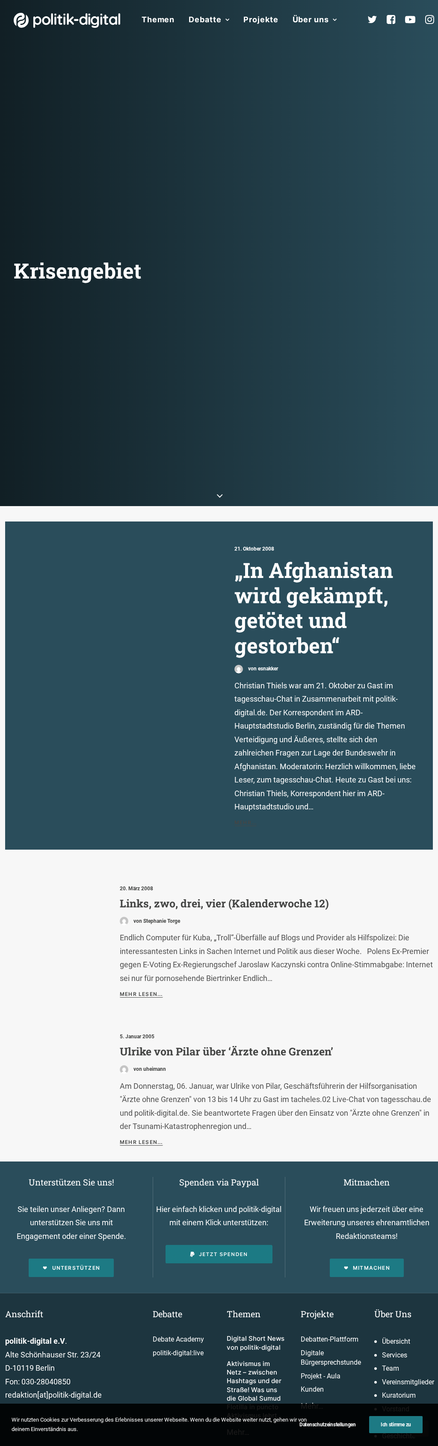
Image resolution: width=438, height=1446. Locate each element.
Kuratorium (399, 1395)
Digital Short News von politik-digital (255, 1342)
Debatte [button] (205, 19)
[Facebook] (395, 20)
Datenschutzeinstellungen (327, 1425)
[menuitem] (158, 20)
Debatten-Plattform (329, 1339)
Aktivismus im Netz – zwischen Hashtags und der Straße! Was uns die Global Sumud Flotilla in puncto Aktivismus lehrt (254, 1390)
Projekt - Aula (320, 1376)
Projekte (260, 19)
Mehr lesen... (141, 994)
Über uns (311, 19)
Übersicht (396, 1341)
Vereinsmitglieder (408, 1382)
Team (390, 1368)
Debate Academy (178, 1339)
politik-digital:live (178, 1353)
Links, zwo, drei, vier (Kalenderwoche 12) (224, 903)
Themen (158, 19)
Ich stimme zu (396, 1425)
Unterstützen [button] (76, 1268)
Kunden (312, 1389)
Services (394, 1355)
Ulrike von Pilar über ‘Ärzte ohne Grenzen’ (226, 1051)
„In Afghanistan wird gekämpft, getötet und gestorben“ (313, 607)
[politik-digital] (67, 20)
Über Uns (392, 1313)
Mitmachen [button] (371, 1268)
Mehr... (245, 822)
